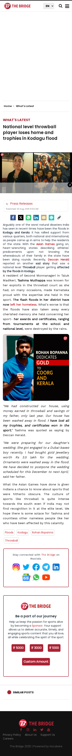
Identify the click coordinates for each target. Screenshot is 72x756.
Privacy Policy (12, 735)
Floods (9, 532)
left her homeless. (23, 304)
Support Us (48, 735)
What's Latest (16, 119)
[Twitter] (21, 217)
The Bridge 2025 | (21, 746)
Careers (8, 739)
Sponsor (37, 626)
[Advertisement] (36, 59)
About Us (31, 735)
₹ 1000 (54, 648)
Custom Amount (36, 661)
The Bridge (48, 554)
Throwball (11, 540)
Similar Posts (23, 692)
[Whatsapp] (28, 217)
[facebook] (13, 217)
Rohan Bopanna (42, 532)
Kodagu (23, 532)
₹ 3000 (36, 648)
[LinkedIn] (36, 217)
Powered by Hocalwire (47, 746)
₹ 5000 (18, 648)
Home (8, 106)
